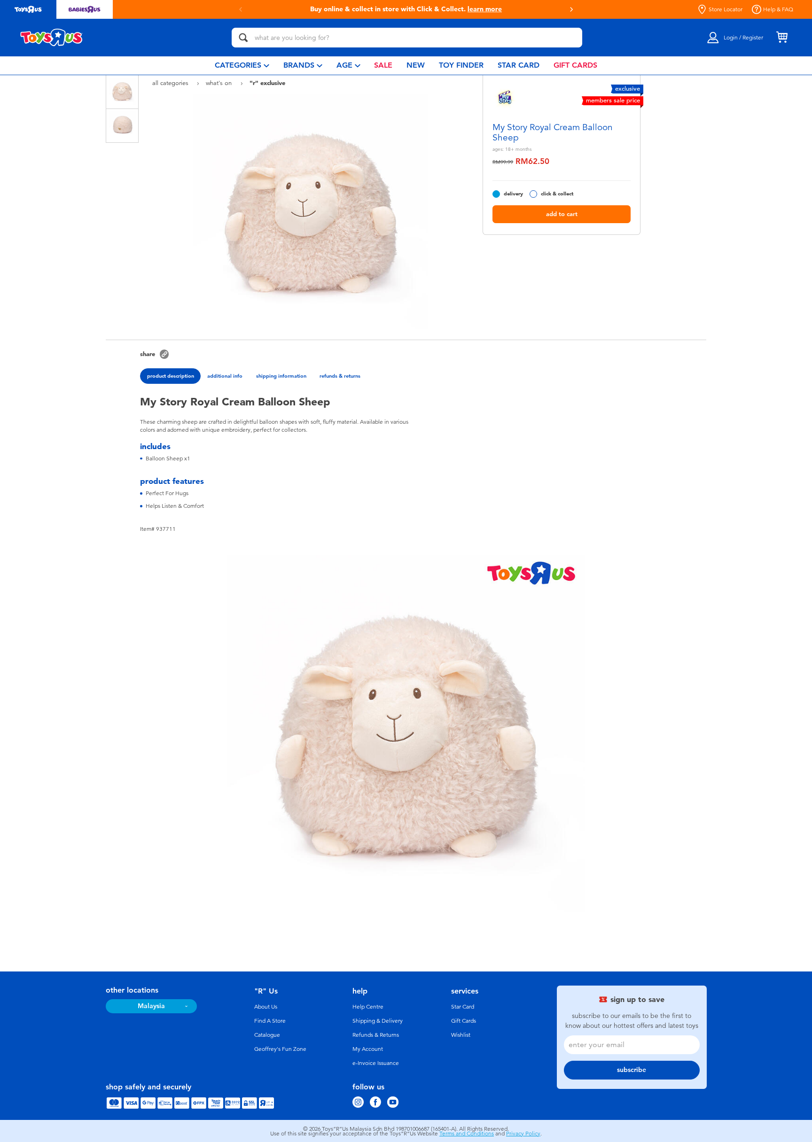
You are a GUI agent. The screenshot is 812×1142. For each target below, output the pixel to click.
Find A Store (270, 1021)
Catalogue (267, 1035)
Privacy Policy (523, 1133)
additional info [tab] (224, 376)
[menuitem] (242, 65)
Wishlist (460, 1035)
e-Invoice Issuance (375, 1063)
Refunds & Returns (375, 1035)
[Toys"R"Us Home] (52, 38)
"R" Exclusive (267, 82)
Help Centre (367, 1006)
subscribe (631, 1070)
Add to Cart (562, 214)
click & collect (557, 194)
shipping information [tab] (281, 376)
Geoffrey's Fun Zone (280, 1049)
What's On (220, 83)
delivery (513, 194)
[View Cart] (782, 37)
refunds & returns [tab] (340, 376)
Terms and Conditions (466, 1133)
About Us (265, 1006)
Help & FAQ (778, 9)
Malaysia (151, 1006)
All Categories (171, 83)
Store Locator (725, 9)
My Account (367, 1049)
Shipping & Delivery (377, 1021)
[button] (571, 9)
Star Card (462, 1006)
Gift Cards (463, 1021)
